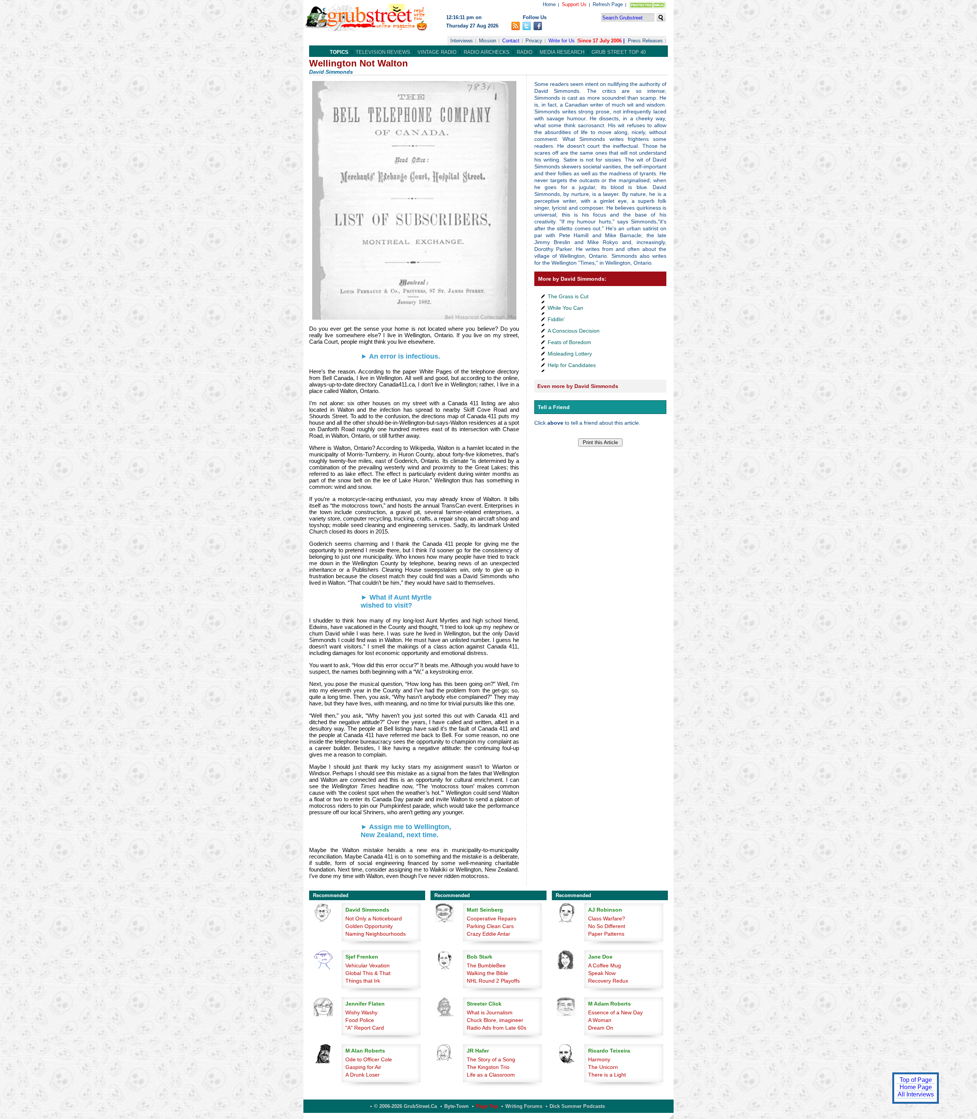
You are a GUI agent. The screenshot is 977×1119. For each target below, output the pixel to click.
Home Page (916, 1087)
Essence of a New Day (615, 1012)
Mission (487, 41)
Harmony (599, 1059)
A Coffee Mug (604, 965)
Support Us (574, 4)
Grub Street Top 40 (619, 52)
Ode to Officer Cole (368, 1059)
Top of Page (916, 1080)
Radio (524, 52)
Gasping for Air (363, 1067)
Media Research (562, 52)
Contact (510, 41)
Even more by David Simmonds (577, 386)
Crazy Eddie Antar (488, 934)
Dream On (600, 1028)
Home (549, 4)
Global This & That (367, 973)
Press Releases (645, 41)
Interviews (461, 41)
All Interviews (916, 1094)
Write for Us (561, 41)
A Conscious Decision (574, 331)
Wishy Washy (361, 1012)
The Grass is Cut (568, 296)
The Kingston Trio (488, 1067)
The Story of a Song (491, 1059)
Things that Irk (362, 981)
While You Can (565, 308)
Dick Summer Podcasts (577, 1106)
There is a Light (607, 1075)
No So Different (606, 926)
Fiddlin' (556, 319)
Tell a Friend (554, 407)
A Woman (599, 1020)
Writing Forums (523, 1106)
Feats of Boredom (569, 342)
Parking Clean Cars (490, 926)
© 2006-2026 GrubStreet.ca (405, 1106)
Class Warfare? (606, 918)
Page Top (487, 1106)
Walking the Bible (487, 973)
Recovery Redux (608, 981)
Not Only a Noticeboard (373, 918)
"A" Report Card (364, 1028)
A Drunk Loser (362, 1075)
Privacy (534, 41)
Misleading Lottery (570, 354)
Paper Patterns (606, 934)
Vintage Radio (437, 52)
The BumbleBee (486, 965)
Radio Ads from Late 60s (496, 1028)
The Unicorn (603, 1067)
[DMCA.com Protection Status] (646, 7)
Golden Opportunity (369, 926)
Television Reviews (383, 52)
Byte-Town (456, 1106)
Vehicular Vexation (367, 965)
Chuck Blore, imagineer (495, 1020)
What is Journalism (490, 1012)
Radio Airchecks (486, 52)
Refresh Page (608, 4)
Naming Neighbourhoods (375, 934)
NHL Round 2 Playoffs (493, 981)
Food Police (359, 1020)
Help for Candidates (572, 365)
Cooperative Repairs (491, 918)
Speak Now (602, 973)
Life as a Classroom (491, 1075)
